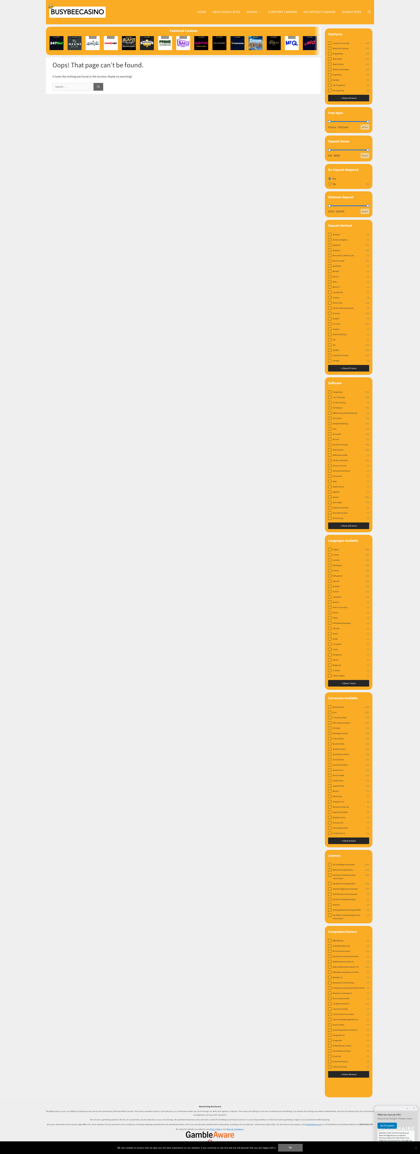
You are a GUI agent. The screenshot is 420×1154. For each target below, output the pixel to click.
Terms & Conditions (235, 1129)
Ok (290, 1147)
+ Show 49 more (349, 1074)
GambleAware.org (313, 1124)
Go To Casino (387, 1125)
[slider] (329, 121)
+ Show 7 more (348, 683)
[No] (416, 1147)
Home (201, 12)
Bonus (252, 12)
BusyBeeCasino (77, 12)
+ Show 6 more (348, 840)
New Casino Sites (226, 12)
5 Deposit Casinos (282, 12)
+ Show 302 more (348, 525)
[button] (369, 12)
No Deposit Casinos (319, 12)
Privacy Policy (216, 1129)
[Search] (98, 87)
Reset (365, 127)
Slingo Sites (351, 12)
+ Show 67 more (349, 368)
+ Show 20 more (349, 98)
